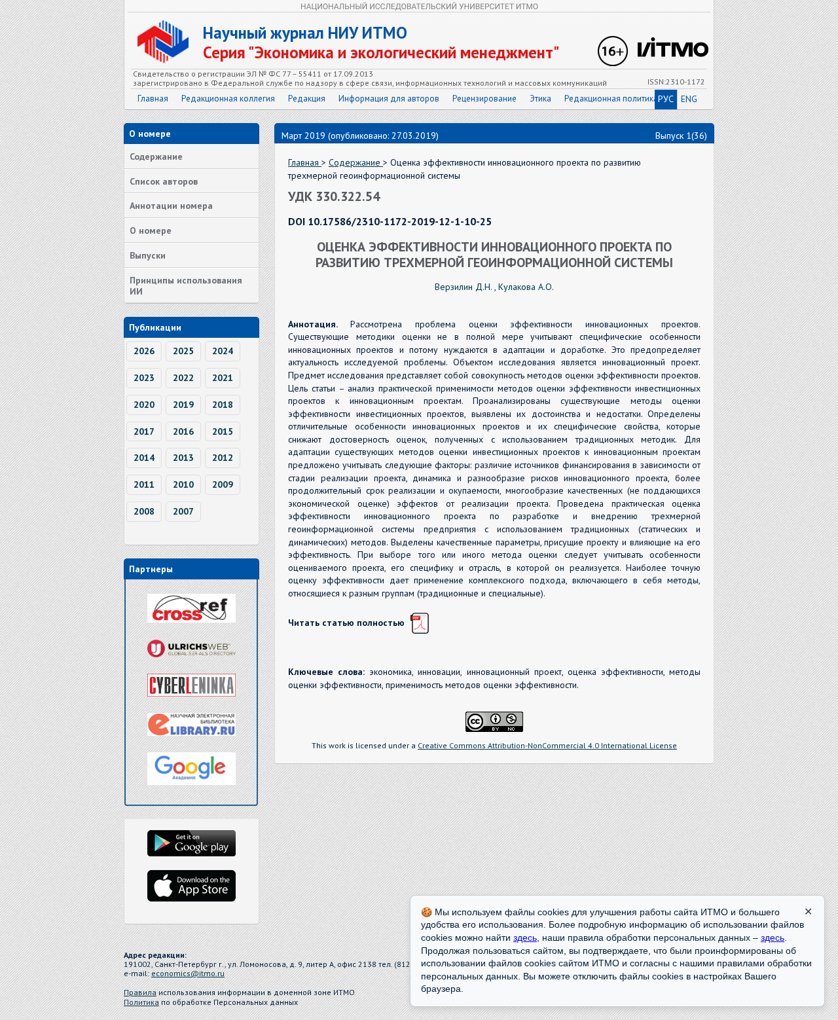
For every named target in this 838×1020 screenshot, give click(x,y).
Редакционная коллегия (228, 98)
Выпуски (148, 255)
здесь (525, 937)
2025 (183, 351)
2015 (222, 431)
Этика (540, 98)
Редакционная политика (611, 98)
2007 (183, 511)
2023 (144, 378)
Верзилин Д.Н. (464, 287)
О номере (151, 230)
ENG (689, 99)
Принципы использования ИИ (186, 285)
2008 (144, 511)
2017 (144, 431)
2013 (183, 458)
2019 (183, 404)
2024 (222, 351)
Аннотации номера (171, 205)
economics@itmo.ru (188, 973)
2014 (144, 458)
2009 (222, 484)
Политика (141, 1002)
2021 (222, 378)
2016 (183, 431)
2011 (144, 484)
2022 (183, 378)
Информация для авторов (388, 98)
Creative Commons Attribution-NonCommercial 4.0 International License (547, 745)
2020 (144, 404)
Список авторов (164, 181)
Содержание (156, 156)
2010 (183, 484)
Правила (140, 992)
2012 (222, 458)
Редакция (306, 98)
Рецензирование (484, 98)
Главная (152, 98)
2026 (144, 351)
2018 (222, 404)
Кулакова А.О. (526, 287)
